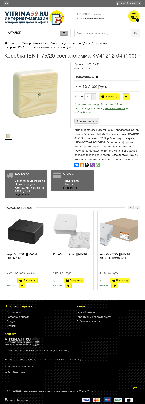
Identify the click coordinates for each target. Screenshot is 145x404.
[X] (87, 165)
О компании (14, 312)
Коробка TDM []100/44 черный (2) (22, 256)
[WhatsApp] (98, 165)
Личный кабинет (86, 312)
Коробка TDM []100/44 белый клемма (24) (114, 256)
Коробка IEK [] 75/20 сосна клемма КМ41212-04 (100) (40, 47)
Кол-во (78, 96)
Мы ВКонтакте (17, 372)
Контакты (11, 333)
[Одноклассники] (82, 165)
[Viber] (92, 165)
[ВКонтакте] (76, 165)
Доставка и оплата (18, 316)
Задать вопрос (87, 121)
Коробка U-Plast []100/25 (70, 254)
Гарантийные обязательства (94, 316)
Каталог (14, 43)
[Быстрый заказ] (126, 96)
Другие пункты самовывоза (19, 365)
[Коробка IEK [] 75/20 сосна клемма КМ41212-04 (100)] (38, 95)
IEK (97, 76)
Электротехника (32, 43)
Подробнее (22, 194)
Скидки (11, 321)
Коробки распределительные (63, 43)
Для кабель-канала (95, 43)
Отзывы (11, 326)
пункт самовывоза (114, 108)
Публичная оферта (88, 321)
